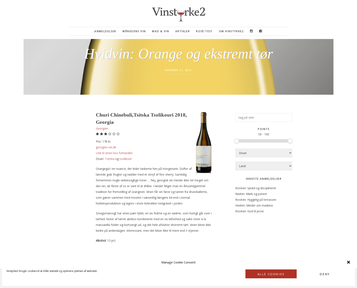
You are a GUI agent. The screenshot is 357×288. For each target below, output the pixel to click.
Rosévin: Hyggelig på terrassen (255, 200)
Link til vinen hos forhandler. (114, 153)
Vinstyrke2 (178, 13)
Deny (325, 274)
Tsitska (109, 159)
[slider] (236, 140)
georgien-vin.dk (106, 147)
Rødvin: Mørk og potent (251, 194)
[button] (348, 262)
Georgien (102, 128)
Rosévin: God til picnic (249, 211)
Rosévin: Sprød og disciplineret (255, 188)
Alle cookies (271, 274)
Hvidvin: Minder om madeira (254, 205)
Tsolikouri (126, 159)
